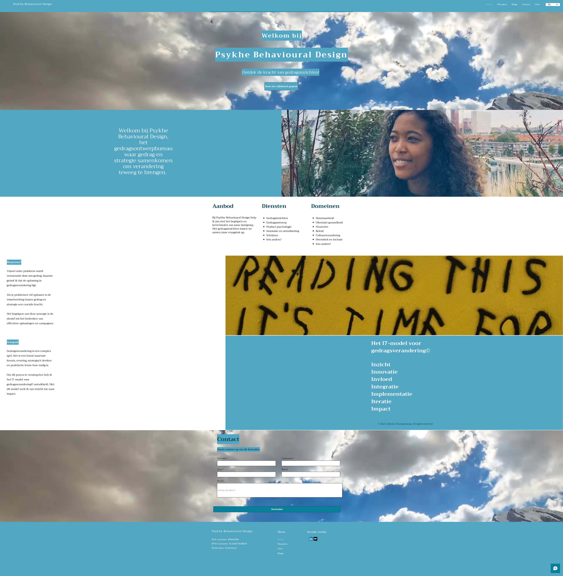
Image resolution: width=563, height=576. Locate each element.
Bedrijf (285, 469)
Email (219, 469)
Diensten (283, 544)
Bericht (220, 481)
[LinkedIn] (311, 539)
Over (280, 549)
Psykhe (18, 4)
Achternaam (287, 458)
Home (281, 539)
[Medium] (315, 539)
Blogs (280, 553)
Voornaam (221, 458)
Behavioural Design (38, 4)
